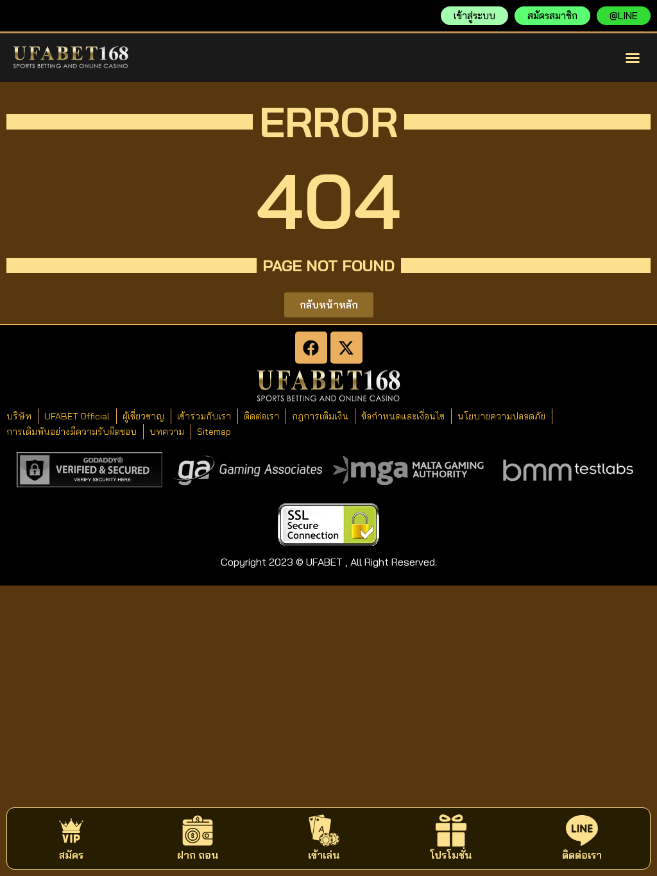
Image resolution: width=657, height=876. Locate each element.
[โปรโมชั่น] (451, 830)
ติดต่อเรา (582, 854)
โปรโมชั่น (451, 854)
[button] (632, 57)
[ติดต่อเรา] (582, 830)
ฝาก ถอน (198, 854)
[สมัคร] (71, 830)
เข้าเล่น (324, 854)
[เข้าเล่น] (324, 830)
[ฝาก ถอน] (198, 830)
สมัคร (71, 854)
